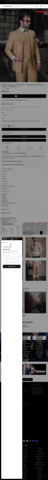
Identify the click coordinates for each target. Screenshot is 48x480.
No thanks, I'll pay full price (12, 269)
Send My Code (11, 266)
